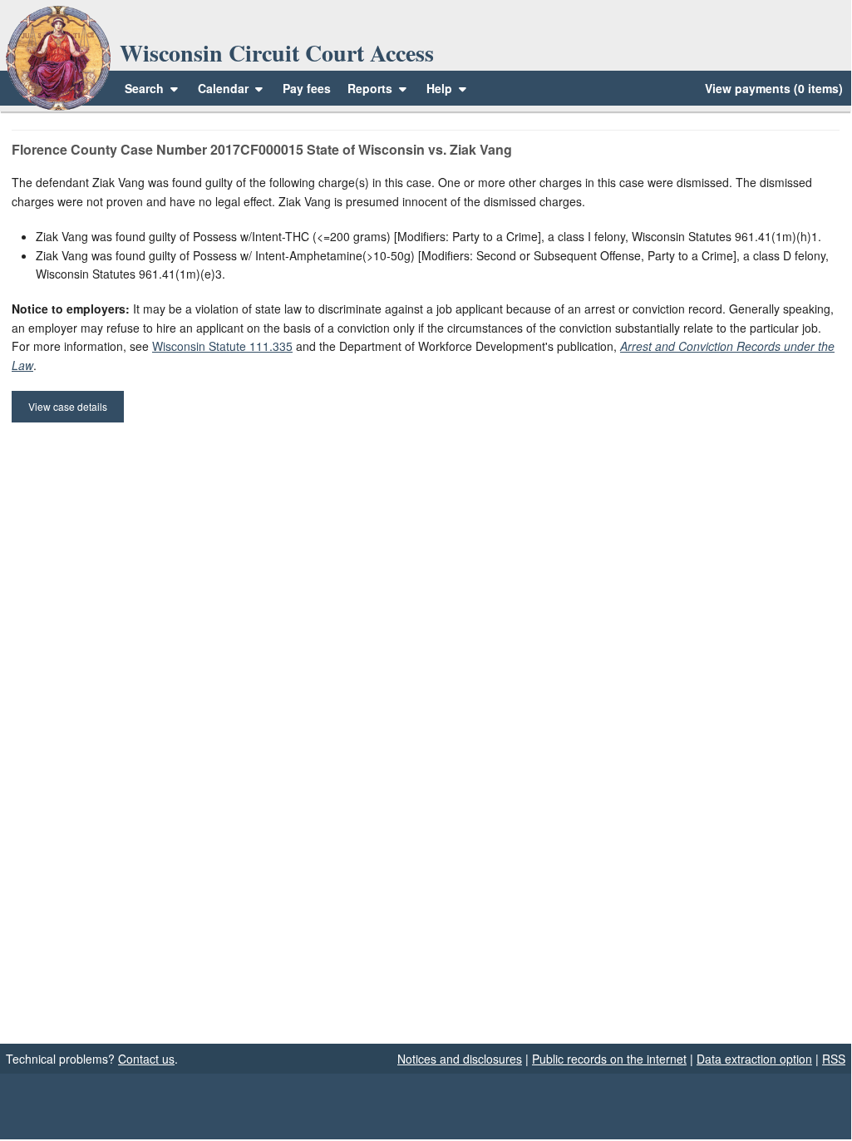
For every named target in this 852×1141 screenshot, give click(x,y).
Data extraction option (754, 1058)
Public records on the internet (609, 1058)
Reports (369, 88)
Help (441, 88)
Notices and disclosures (459, 1058)
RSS (833, 1058)
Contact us (146, 1058)
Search (144, 88)
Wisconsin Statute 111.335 (222, 346)
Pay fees (307, 88)
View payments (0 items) (774, 88)
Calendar (223, 88)
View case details (67, 406)
